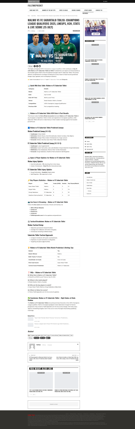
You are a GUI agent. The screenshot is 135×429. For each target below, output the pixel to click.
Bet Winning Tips (68, 417)
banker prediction (101, 416)
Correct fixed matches (87, 417)
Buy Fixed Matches (86, 420)
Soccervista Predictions (98, 156)
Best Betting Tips (39, 415)
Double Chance (76, 10)
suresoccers (44, 421)
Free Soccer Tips (43, 417)
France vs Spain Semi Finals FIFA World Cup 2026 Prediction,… (51, 324)
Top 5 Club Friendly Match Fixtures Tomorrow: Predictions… (51, 318)
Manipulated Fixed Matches (49, 419)
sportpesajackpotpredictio (99, 161)
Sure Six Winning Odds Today (42, 416)
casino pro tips (71, 415)
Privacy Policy (73, 413)
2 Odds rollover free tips (91, 416)
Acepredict (49, 421)
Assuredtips (55, 421)
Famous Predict (90, 167)
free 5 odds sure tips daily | (91, 166)
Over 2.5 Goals (63, 10)
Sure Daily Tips (34, 10)
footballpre (38, 421)
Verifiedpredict (60, 417)
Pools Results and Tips (62, 415)
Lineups (48, 335)
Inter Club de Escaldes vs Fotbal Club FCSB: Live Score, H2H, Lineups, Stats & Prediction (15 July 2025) (67, 358)
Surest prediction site (87, 415)
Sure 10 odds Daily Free (33, 417)
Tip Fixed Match (34, 420)
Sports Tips (89, 146)
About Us (80, 413)
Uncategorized (90, 149)
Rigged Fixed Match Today (44, 420)
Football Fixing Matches (61, 419)
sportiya (87, 164)
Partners (85, 13)
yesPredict (33, 421)
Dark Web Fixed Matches (84, 419)
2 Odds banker (82, 416)
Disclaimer (92, 413)
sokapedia (96, 159)
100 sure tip (102, 162)
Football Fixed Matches (72, 419)
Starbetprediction (100, 158)
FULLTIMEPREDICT (35, 5)
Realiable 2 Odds (88, 156)
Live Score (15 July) (54, 335)
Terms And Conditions (101, 413)
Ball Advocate (75, 416)
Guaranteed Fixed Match (66, 420)
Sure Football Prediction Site (64, 416)
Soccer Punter (47, 415)
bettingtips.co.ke (89, 161)
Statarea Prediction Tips (90, 158)
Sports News (88, 10)
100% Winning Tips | (53, 416)
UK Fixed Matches (96, 417)
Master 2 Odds (78, 415)
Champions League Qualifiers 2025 (37, 335)
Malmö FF (43, 79)
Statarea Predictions (76, 420)
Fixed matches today (77, 417)
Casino (88, 141)
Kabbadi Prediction (95, 162)
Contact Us (99, 10)
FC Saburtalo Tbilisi (54, 79)
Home (67, 413)
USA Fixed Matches (94, 419)
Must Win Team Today (52, 417)
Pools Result (54, 415)
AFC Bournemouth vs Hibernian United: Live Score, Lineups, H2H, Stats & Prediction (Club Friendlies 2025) (40, 358)
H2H (45, 335)
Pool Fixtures (88, 162)
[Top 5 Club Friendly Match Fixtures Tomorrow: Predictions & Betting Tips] (30, 319)
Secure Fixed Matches (38, 419)
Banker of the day (97, 415)
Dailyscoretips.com (93, 164)
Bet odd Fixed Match (55, 420)
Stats (71, 335)
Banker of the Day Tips (48, 10)
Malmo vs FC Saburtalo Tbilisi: (64, 335)
